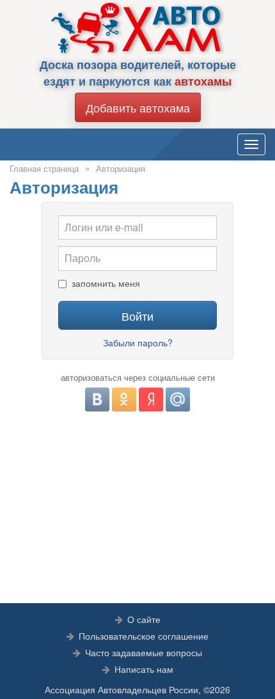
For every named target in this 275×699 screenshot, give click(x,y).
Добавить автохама (138, 107)
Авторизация (120, 168)
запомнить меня (106, 284)
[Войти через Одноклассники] (124, 399)
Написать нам (143, 669)
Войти (137, 315)
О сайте (144, 619)
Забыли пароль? (138, 342)
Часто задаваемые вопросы (143, 652)
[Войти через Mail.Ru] (178, 399)
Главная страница (44, 168)
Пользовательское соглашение (143, 635)
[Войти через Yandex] (151, 399)
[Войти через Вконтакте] (97, 399)
